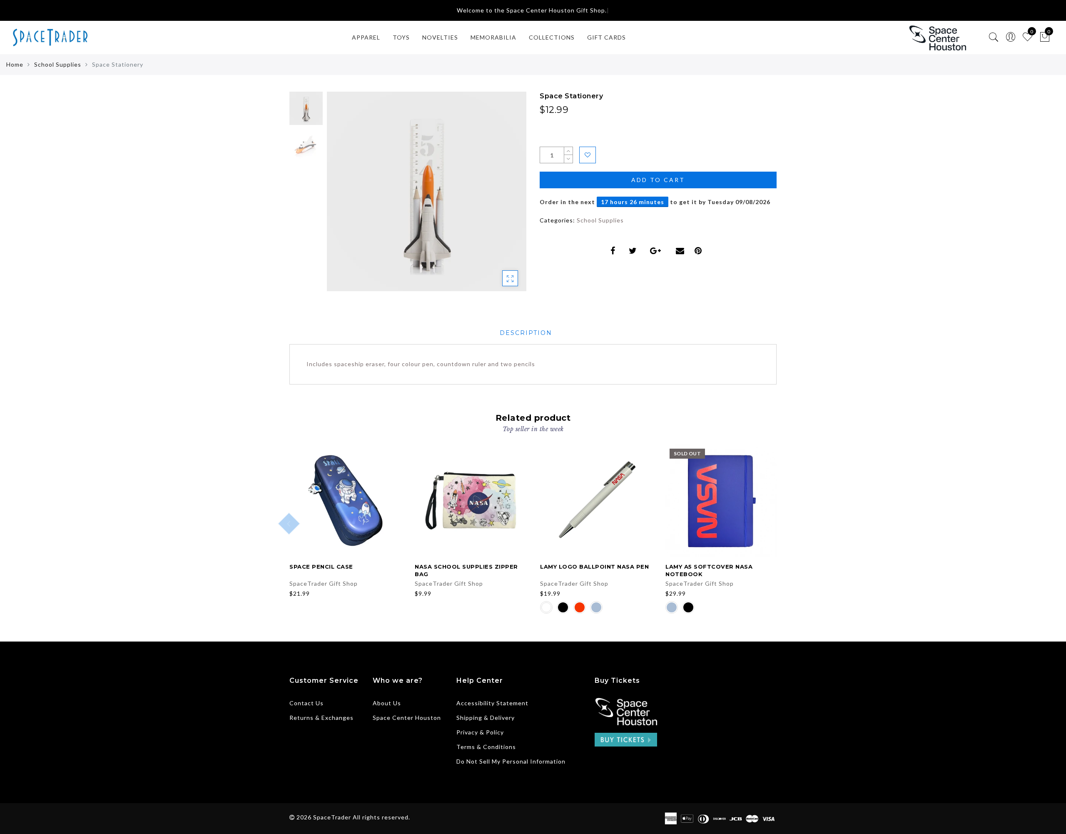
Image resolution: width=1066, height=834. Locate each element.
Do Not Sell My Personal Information (510, 761)
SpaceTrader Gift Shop (323, 583)
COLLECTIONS (552, 37)
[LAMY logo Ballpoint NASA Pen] (596, 500)
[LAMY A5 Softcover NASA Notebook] (721, 500)
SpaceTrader (332, 817)
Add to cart (658, 179)
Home (14, 64)
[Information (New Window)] (626, 710)
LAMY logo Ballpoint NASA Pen (594, 566)
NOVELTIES (440, 37)
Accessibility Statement (492, 703)
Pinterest (700, 251)
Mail (681, 251)
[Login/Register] (1011, 37)
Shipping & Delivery (485, 717)
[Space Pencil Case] (345, 500)
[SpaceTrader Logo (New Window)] (937, 38)
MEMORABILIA (493, 37)
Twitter (634, 251)
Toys (401, 37)
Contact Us (306, 703)
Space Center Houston (407, 717)
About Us (387, 703)
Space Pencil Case (321, 566)
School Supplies (57, 64)
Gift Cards (606, 37)
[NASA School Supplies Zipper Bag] (471, 500)
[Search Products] (993, 37)
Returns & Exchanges (321, 717)
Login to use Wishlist (587, 155)
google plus (658, 251)
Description (526, 333)
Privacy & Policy (480, 732)
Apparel (366, 37)
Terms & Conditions (486, 746)
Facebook (614, 251)
